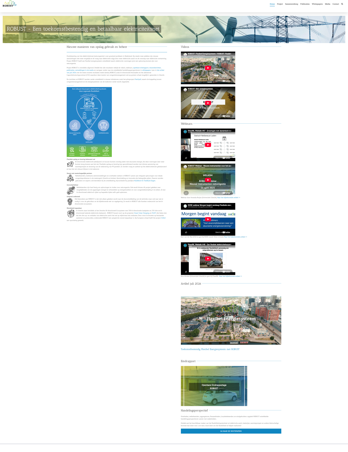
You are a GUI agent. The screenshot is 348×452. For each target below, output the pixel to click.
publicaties (70, 70)
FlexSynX (138, 79)
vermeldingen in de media (84, 70)
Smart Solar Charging (141, 213)
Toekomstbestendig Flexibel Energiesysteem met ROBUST (210, 349)
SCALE (163, 218)
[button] (342, 4)
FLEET (154, 213)
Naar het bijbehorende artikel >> (228, 197)
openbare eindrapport (141, 68)
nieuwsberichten (155, 68)
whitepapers (146, 70)
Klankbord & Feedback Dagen (144, 181)
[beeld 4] (214, 367)
